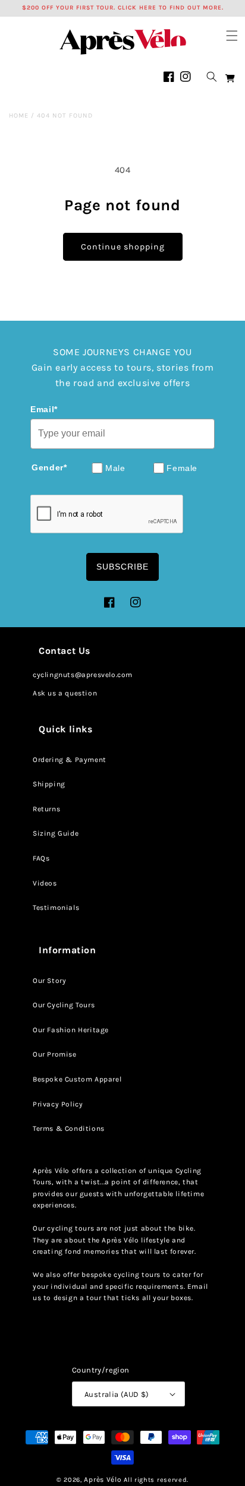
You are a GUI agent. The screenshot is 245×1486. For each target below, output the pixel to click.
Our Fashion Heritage (71, 1030)
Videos (45, 883)
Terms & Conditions (69, 1128)
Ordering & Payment (69, 759)
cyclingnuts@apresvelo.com (83, 675)
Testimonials (56, 907)
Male (115, 468)
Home (19, 115)
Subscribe (122, 566)
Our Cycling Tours (64, 1005)
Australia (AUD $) (116, 1394)
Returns (46, 809)
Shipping (49, 784)
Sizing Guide (55, 833)
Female (182, 468)
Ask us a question (65, 693)
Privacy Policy (58, 1104)
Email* (44, 409)
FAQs (41, 858)
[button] (232, 36)
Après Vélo (102, 1479)
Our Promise (55, 1054)
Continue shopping (123, 247)
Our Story (49, 980)
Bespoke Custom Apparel (77, 1079)
